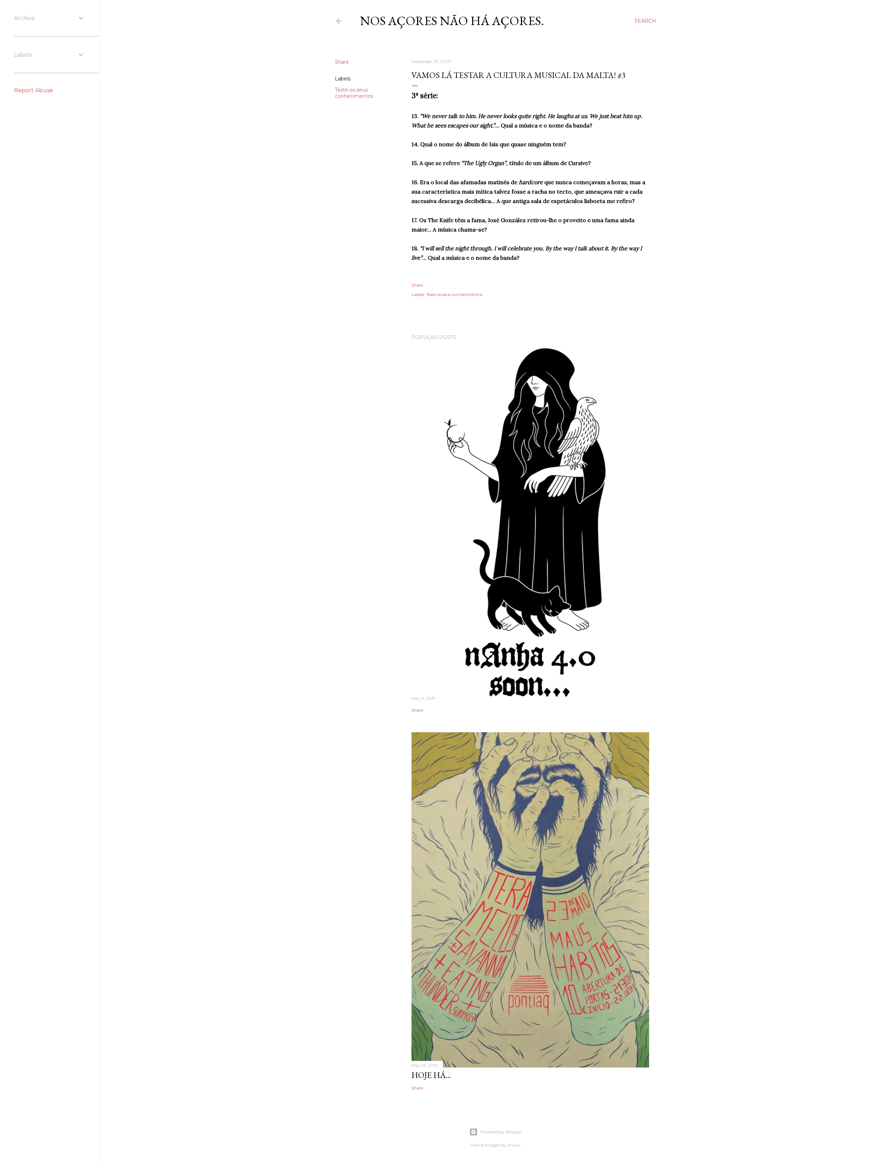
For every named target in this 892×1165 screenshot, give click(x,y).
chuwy (514, 1145)
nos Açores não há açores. (452, 21)
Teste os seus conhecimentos (354, 93)
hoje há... (431, 1075)
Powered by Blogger (501, 1131)
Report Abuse (33, 90)
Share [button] (342, 62)
